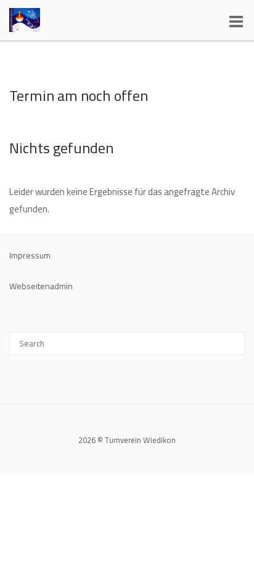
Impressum (30, 255)
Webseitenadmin (41, 286)
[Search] (231, 337)
